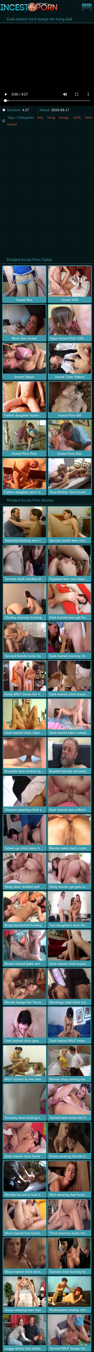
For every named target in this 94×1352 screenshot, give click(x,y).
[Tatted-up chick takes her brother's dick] (24, 829)
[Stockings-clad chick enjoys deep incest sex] (69, 983)
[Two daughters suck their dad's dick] (69, 906)
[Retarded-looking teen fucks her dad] (24, 522)
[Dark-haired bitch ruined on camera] (69, 714)
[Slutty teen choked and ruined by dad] (24, 868)
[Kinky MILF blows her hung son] (24, 676)
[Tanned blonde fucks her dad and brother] (24, 637)
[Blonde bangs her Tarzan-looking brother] (24, 983)
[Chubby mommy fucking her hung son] (24, 599)
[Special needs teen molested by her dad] (69, 522)
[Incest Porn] (29, 7)
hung (51, 117)
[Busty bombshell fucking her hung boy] (24, 906)
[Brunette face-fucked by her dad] (24, 752)
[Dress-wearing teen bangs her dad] (24, 1291)
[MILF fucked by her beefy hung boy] (24, 1060)
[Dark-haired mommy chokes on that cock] (69, 637)
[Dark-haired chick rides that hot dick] (24, 714)
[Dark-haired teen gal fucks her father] (69, 599)
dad (40, 117)
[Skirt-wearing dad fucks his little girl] (69, 1176)
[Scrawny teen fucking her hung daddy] (24, 1099)
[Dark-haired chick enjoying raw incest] (69, 945)
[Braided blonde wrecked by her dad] (69, 752)
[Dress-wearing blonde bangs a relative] (69, 1137)
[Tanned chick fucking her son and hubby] (69, 1253)
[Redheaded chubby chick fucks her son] (69, 1291)
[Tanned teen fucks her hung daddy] (69, 1099)
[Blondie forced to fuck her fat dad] (24, 1176)
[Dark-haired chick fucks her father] (24, 1137)
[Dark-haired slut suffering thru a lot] (69, 791)
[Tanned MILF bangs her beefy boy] (69, 1330)
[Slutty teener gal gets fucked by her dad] (69, 868)
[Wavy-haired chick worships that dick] (24, 1253)
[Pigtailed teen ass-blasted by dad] (69, 560)
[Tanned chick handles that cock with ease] (24, 560)
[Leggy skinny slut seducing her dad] (24, 1330)
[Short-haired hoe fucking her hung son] (24, 1214)
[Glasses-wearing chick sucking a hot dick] (24, 791)
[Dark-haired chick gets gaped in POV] (24, 1022)
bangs (64, 117)
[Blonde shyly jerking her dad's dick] (69, 1060)
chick (77, 117)
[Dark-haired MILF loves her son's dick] (69, 1022)
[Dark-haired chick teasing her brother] (69, 676)
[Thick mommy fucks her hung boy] (69, 1214)
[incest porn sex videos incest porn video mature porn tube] (87, 7)
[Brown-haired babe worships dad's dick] (24, 945)
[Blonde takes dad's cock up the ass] (69, 829)
